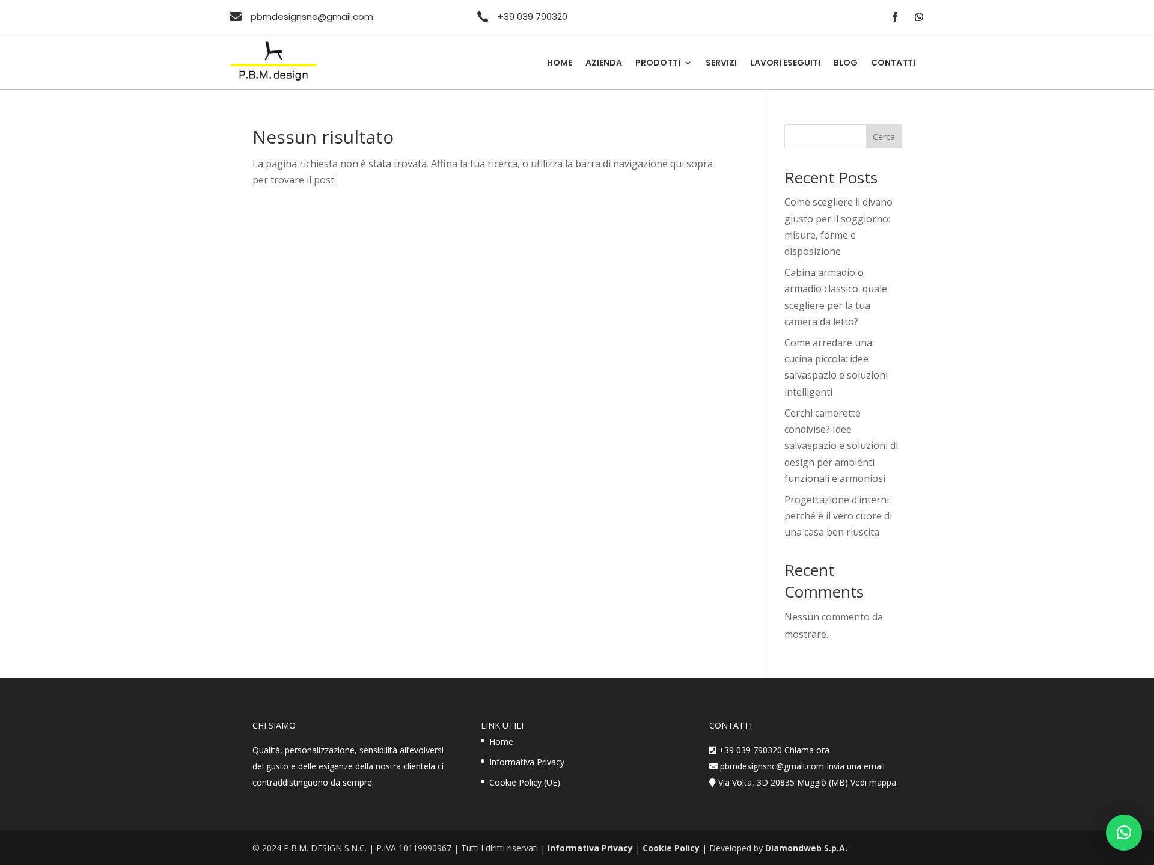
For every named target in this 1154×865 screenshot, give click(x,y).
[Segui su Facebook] (895, 16)
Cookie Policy (671, 848)
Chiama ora (806, 750)
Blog (846, 63)
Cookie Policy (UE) (524, 782)
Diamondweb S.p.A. (806, 848)
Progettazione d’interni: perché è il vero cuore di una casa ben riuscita (838, 516)
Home (559, 63)
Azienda (603, 63)
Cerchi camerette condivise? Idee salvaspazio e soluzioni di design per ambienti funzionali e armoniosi (841, 445)
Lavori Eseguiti (785, 63)
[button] (1124, 833)
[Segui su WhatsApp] (919, 16)
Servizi (721, 63)
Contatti (893, 63)
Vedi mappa (873, 782)
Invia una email (855, 766)
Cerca (884, 136)
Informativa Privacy (526, 762)
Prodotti (657, 63)
